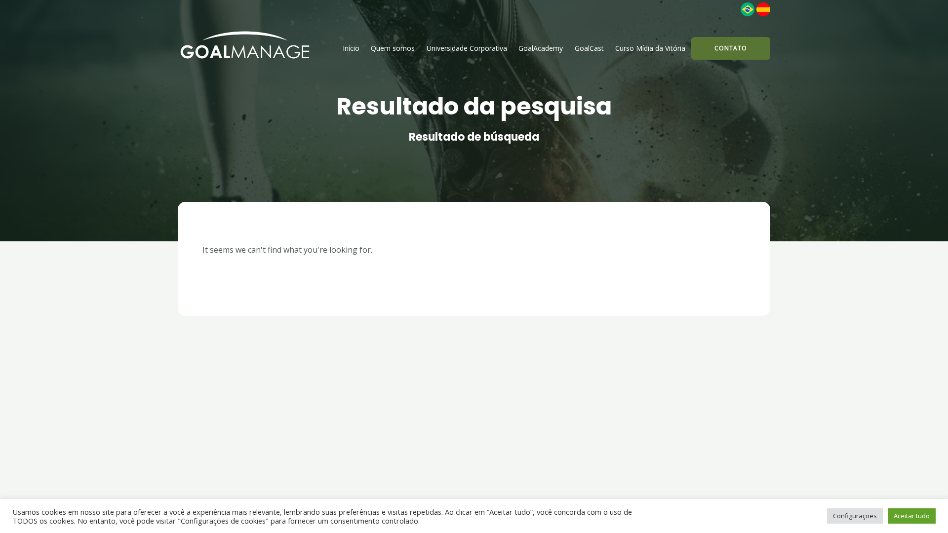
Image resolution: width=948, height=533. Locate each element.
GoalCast (589, 48)
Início (351, 48)
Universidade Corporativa (467, 48)
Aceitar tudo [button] (912, 515)
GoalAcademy (540, 48)
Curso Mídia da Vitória (650, 48)
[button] (730, 48)
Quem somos (393, 48)
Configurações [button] (855, 515)
